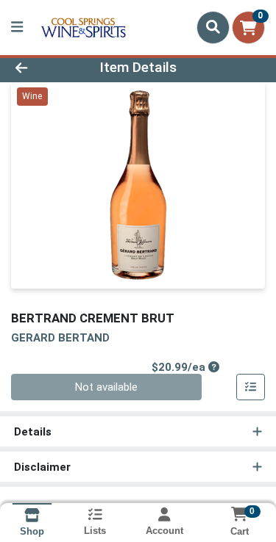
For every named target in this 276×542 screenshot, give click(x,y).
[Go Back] (42, 68)
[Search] (213, 27)
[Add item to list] (251, 387)
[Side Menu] (17, 27)
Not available (106, 387)
